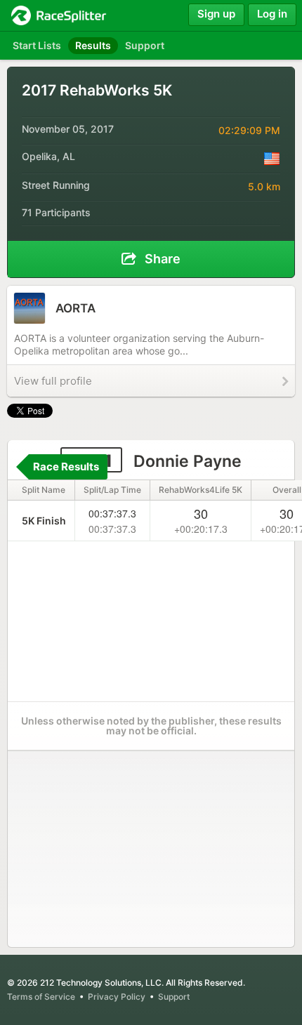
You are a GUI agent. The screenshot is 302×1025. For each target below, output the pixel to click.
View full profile (53, 381)
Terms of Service (41, 996)
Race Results (66, 466)
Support (174, 996)
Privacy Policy (116, 996)
